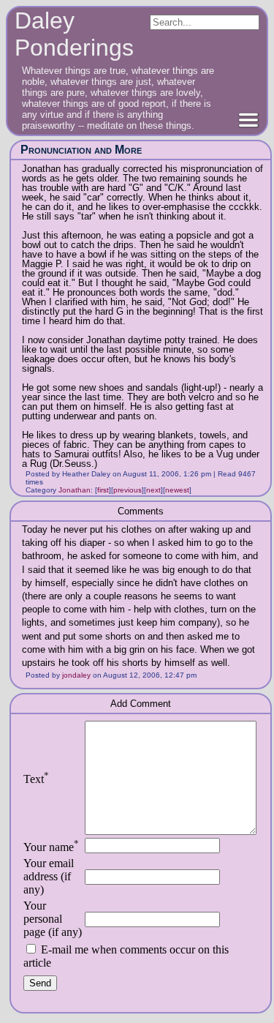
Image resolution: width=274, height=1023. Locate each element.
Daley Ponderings (74, 34)
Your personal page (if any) (52, 918)
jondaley (76, 675)
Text (36, 779)
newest (177, 490)
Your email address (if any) (48, 876)
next (153, 490)
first (103, 490)
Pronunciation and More (81, 149)
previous (127, 490)
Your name (51, 847)
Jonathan (74, 490)
